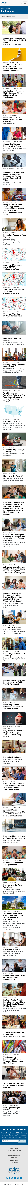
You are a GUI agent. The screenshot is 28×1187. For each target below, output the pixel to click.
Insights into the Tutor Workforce (12, 886)
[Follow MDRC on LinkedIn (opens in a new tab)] (18, 1178)
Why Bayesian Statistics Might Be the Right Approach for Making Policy (13, 734)
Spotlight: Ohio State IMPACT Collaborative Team (12, 316)
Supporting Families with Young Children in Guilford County (14, 40)
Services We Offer (14, 1155)
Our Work (8, 8)
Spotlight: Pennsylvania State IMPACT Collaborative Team (13, 291)
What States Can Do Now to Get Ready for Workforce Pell (14, 978)
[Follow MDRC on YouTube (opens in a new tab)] (15, 1178)
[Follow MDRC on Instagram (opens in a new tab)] (12, 1178)
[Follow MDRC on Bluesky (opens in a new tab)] (21, 1178)
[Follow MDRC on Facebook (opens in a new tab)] (9, 1178)
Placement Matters (11, 949)
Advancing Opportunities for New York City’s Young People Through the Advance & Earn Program (14, 570)
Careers (14, 1158)
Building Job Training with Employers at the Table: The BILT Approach (14, 682)
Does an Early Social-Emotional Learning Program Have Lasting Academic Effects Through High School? (13, 597)
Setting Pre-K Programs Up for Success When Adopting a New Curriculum (13, 94)
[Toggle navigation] (25, 2)
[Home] (5, 3)
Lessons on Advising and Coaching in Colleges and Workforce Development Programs (14, 538)
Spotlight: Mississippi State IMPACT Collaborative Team (12, 267)
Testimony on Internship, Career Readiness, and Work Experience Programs (13, 916)
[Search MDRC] (21, 3)
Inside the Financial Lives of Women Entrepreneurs (14, 837)
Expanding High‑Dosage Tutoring (13, 450)
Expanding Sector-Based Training (14, 655)
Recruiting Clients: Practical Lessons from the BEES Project (13, 707)
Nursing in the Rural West (14, 476)
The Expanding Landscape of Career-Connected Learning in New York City (13, 1060)
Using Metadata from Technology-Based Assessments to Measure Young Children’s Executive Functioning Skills (14, 210)
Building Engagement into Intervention (14, 366)
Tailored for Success (12, 627)
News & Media (14, 1160)
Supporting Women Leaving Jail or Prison (12, 145)
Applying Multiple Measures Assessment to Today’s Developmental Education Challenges (14, 813)
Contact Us (14, 1162)
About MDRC (14, 1148)
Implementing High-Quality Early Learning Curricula (12, 119)
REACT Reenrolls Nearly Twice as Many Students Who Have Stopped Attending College (13, 786)
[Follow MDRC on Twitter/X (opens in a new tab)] (7, 1178)
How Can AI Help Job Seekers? (12, 339)
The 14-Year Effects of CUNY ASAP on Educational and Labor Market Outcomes (12, 68)
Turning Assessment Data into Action (14, 1033)
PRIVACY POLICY (21, 1184)
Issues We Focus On (14, 1150)
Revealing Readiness (12, 757)
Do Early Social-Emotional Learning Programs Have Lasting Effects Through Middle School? (14, 1003)
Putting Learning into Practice (12, 1109)
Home (2, 8)
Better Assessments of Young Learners (13, 864)
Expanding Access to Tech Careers (14, 236)
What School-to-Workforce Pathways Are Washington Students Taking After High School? (14, 397)
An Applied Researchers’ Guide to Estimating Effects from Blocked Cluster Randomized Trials (13, 176)
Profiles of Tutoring (11, 421)
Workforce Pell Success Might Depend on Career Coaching (13, 1085)
